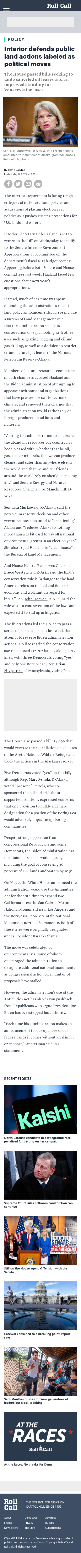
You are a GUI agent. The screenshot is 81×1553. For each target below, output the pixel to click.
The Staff (30, 1528)
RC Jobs (49, 1523)
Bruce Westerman (19, 572)
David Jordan (16, 170)
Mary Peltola (39, 780)
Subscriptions (53, 1528)
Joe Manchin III (53, 489)
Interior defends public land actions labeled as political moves (39, 56)
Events (8, 1523)
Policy (16, 39)
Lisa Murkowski (25, 508)
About (7, 1518)
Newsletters (11, 1528)
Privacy (29, 1523)
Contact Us (31, 1518)
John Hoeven (36, 599)
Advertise (50, 1518)
